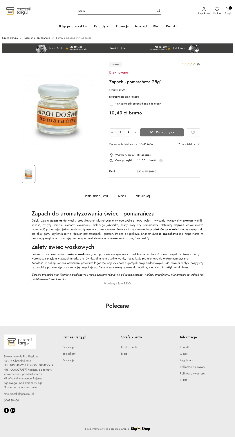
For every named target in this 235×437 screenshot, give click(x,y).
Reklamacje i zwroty (192, 367)
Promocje (68, 347)
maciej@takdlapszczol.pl (19, 394)
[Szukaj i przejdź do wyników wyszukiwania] (158, 11)
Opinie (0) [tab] (143, 196)
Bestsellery (68, 354)
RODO (184, 380)
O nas (183, 354)
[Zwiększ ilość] (128, 132)
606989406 (11, 400)
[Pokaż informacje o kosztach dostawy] (161, 160)
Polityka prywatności (192, 373)
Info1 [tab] (122, 196)
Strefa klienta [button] (131, 337)
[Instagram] (12, 410)
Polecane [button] (117, 305)
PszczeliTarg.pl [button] (74, 337)
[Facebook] (6, 410)
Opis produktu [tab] (96, 196)
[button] (190, 64)
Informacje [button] (188, 337)
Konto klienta (129, 347)
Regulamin (186, 360)
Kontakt (184, 347)
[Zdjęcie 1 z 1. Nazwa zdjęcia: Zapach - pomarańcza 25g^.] (28, 174)
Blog (124, 354)
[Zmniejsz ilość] (112, 132)
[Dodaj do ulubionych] (193, 132)
